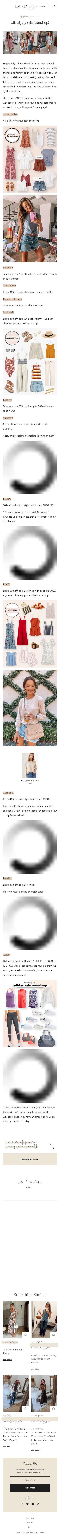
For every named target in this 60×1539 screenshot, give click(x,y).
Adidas (6, 955)
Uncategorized (10, 1342)
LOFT (6, 584)
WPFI (42, 1532)
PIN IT (31, 229)
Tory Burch (9, 285)
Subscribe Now (30, 1159)
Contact (30, 1518)
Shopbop (8, 267)
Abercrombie (10, 114)
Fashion (25, 17)
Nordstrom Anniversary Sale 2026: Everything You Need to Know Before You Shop (43, 1436)
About (30, 1522)
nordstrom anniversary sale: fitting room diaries (44, 1359)
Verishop (8, 418)
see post (7, 1360)
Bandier (7, 878)
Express (7, 400)
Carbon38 (8, 793)
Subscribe (30, 1488)
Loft (30, 783)
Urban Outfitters (12, 299)
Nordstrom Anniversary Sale (40, 1345)
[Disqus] (30, 1242)
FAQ (30, 1527)
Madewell (8, 312)
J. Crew (7, 499)
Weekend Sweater (30, 781)
